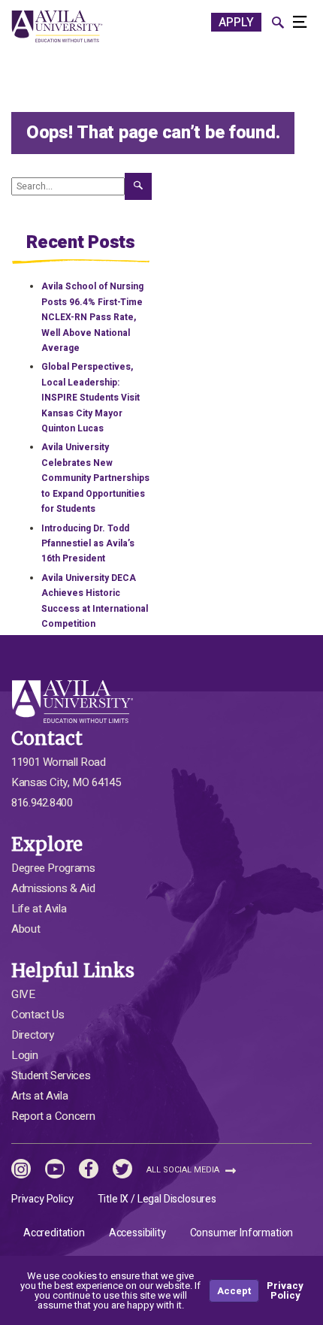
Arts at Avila (39, 1096)
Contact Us (37, 1014)
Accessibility (137, 1233)
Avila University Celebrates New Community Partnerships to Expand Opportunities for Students (95, 478)
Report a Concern (53, 1116)
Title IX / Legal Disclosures (157, 1199)
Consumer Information (242, 1233)
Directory (32, 1035)
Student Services (50, 1075)
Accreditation (54, 1233)
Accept (234, 1291)
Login (24, 1055)
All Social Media (184, 1169)
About (25, 929)
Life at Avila (38, 908)
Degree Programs (53, 868)
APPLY (236, 23)
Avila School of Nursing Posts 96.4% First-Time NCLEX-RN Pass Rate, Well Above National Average (92, 317)
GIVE (23, 994)
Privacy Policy (42, 1199)
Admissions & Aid (53, 888)
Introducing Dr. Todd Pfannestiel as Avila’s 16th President (87, 544)
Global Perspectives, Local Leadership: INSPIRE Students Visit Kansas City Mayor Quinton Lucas (90, 397)
